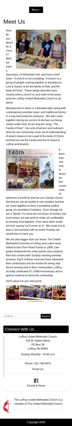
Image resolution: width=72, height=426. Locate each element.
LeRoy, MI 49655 (38, 348)
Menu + (36, 9)
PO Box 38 (37, 344)
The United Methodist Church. (45, 403)
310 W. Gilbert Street (38, 340)
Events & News (36, 385)
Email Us (37, 369)
